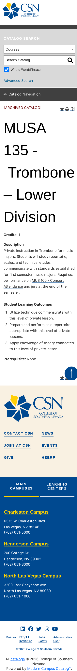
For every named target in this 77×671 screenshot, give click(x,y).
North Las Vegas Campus (32, 575)
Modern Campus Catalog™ (49, 668)
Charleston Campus (26, 512)
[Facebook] (30, 629)
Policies (11, 637)
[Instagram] (47, 629)
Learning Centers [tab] (57, 486)
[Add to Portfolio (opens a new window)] (62, 109)
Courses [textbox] (12, 49)
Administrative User (62, 639)
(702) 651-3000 (17, 564)
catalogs (17, 659)
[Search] (70, 60)
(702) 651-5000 (17, 532)
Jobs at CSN (17, 445)
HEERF (48, 457)
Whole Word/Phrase (25, 70)
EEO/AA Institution (25, 639)
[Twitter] (38, 629)
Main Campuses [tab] (21, 486)
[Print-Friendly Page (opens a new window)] (67, 109)
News (48, 433)
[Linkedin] (23, 629)
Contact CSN (18, 433)
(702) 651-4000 (17, 596)
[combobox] (39, 49)
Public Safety (42, 639)
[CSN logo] (39, 408)
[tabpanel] (39, 557)
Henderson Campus (26, 544)
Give (9, 457)
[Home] (22, 11)
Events (50, 445)
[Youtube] (55, 629)
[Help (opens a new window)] (72, 109)
